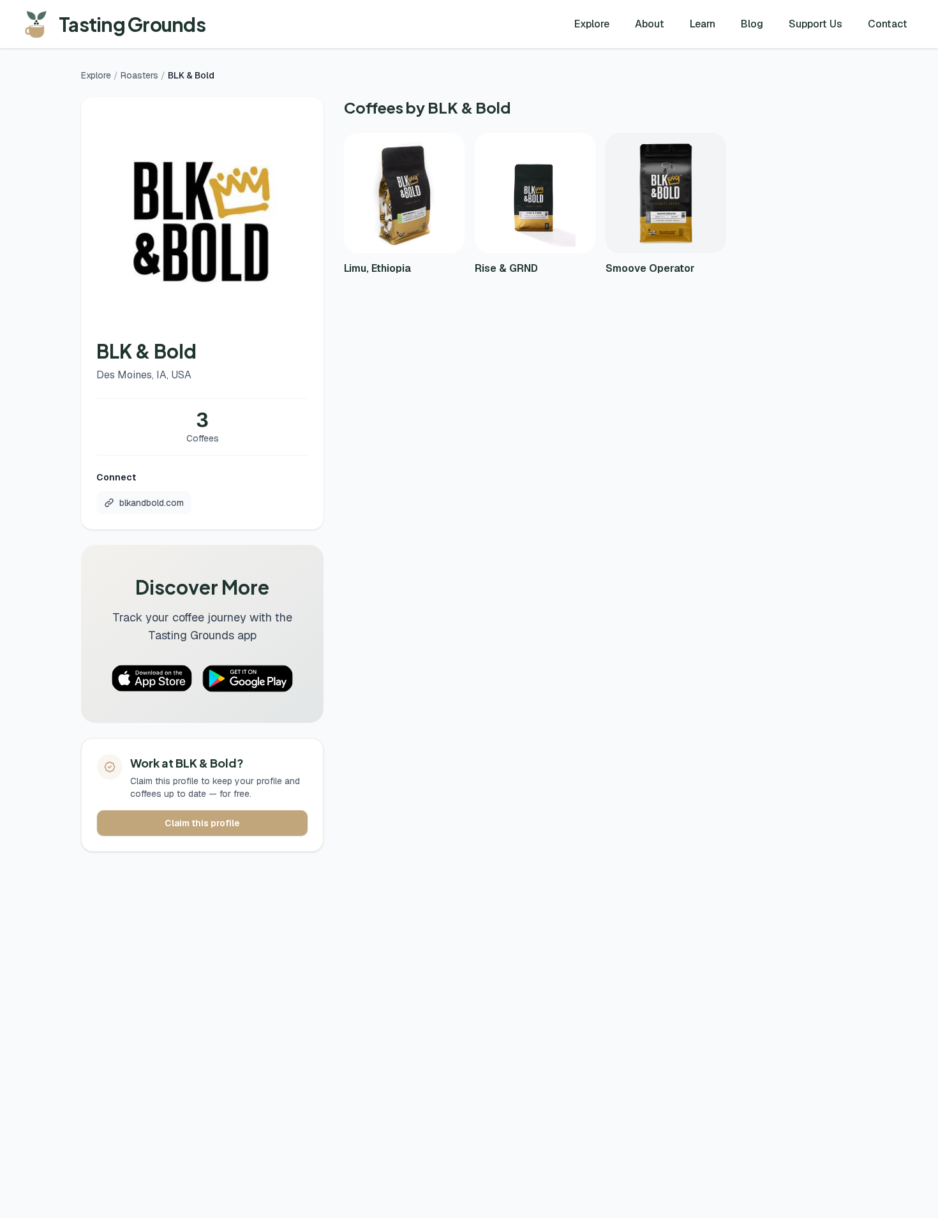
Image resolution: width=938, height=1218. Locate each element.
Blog (752, 24)
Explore (591, 24)
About (649, 24)
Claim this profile (202, 823)
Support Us (815, 24)
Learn (702, 24)
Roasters (139, 75)
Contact (887, 24)
